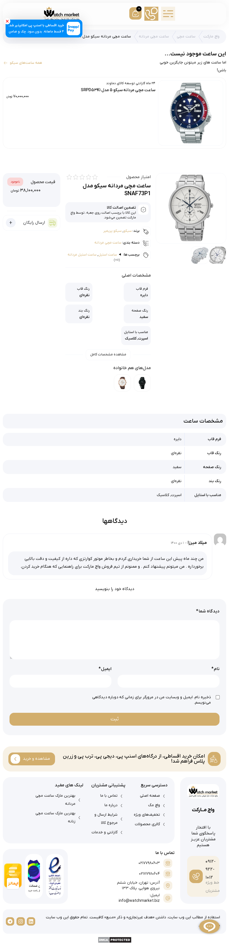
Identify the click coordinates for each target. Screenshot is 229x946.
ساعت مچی (186, 36)
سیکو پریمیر (112, 230)
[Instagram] (20, 921)
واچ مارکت (211, 36)
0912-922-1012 (211, 870)
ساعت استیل (107, 254)
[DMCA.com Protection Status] (114, 939)
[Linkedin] (31, 921)
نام (215, 669)
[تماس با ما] (151, 14)
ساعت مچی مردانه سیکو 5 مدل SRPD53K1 (118, 90)
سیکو (127, 230)
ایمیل (105, 669)
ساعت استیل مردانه (82, 254)
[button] (168, 14)
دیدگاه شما (208, 611)
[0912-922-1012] (196, 876)
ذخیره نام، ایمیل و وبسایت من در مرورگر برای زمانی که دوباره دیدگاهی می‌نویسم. (151, 700)
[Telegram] (10, 921)
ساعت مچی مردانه (154, 36)
